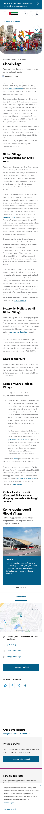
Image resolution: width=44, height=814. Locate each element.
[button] (10, 809)
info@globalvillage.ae (15, 656)
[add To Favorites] (36, 29)
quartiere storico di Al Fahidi (18, 439)
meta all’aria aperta (15, 88)
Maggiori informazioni (14, 581)
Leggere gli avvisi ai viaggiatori (14, 6)
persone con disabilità (18, 332)
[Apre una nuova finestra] (12, 685)
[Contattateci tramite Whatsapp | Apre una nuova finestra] (5, 685)
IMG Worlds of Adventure (26, 478)
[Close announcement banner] (38, 3)
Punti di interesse (13, 21)
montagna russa (9, 217)
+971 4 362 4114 (14, 651)
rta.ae (16, 458)
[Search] (25, 13)
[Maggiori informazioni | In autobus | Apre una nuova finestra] (22, 541)
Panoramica (21, 596)
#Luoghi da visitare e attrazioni (16, 734)
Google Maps (17, 484)
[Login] (37, 13)
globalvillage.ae (13, 645)
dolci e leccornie (20, 300)
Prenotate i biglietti (21, 667)
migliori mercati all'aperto (16, 493)
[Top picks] (31, 13)
